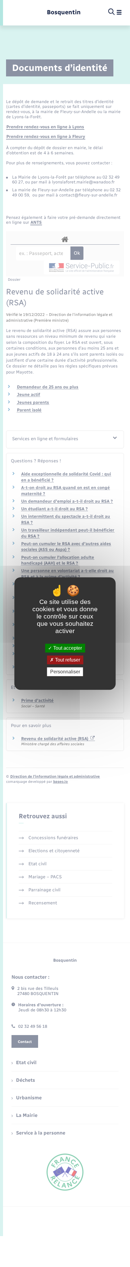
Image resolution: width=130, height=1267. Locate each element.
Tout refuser (67, 659)
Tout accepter (67, 648)
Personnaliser (65, 671)
